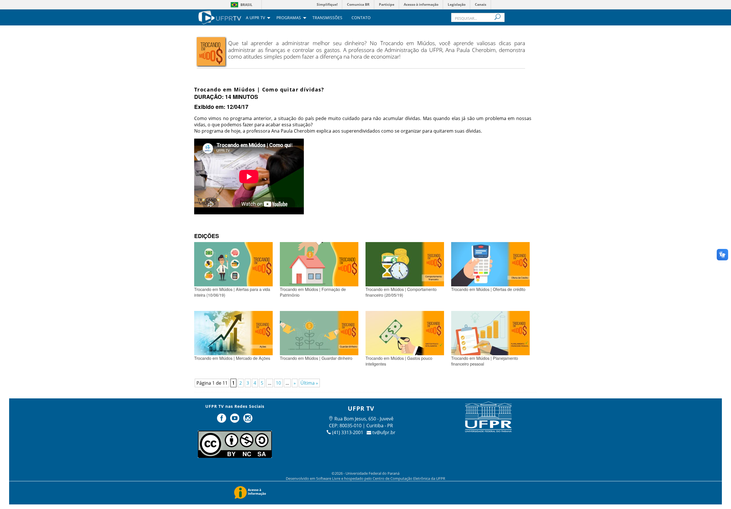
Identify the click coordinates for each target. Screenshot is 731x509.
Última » (309, 383)
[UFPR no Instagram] (248, 420)
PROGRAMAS (288, 18)
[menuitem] (219, 16)
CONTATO (361, 18)
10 (278, 383)
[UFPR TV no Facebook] (222, 420)
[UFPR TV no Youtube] (235, 420)
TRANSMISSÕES (327, 18)
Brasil (246, 4)
